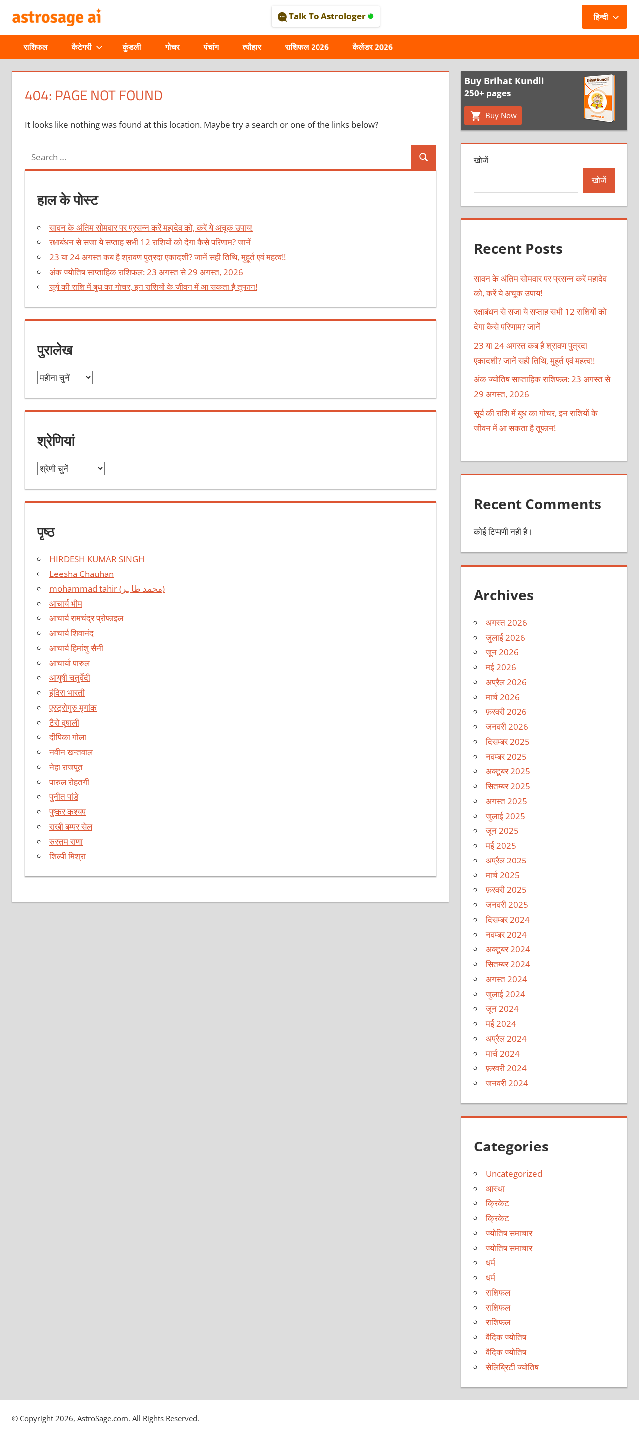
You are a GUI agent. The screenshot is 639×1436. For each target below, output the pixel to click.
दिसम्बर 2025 (508, 741)
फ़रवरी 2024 (506, 1068)
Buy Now (500, 115)
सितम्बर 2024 (508, 964)
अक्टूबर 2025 (508, 771)
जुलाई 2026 (505, 637)
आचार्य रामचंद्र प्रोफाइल (86, 618)
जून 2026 (502, 652)
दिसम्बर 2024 (508, 919)
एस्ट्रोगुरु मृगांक (73, 707)
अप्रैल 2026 (506, 682)
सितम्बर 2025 (508, 786)
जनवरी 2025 (507, 904)
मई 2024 (501, 1023)
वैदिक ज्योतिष (506, 1337)
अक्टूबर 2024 (508, 949)
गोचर (172, 47)
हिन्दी (601, 17)
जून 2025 (502, 830)
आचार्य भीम (65, 603)
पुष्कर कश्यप (67, 811)
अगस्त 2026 (506, 622)
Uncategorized (514, 1173)
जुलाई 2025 (505, 816)
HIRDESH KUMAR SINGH (97, 559)
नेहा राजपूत (66, 767)
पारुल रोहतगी (69, 782)
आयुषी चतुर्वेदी (69, 677)
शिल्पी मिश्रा (67, 856)
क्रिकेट (497, 1203)
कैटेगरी (82, 47)
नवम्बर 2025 (506, 756)
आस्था (495, 1188)
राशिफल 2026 (307, 47)
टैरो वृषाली (64, 722)
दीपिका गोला (67, 737)
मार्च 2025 (503, 875)
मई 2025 (501, 845)
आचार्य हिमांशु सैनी (76, 648)
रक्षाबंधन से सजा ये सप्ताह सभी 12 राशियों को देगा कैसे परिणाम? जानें (150, 242)
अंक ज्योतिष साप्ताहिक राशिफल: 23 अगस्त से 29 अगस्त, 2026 (146, 272)
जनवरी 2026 (507, 726)
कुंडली (132, 47)
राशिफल (36, 47)
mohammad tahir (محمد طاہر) (107, 588)
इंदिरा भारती (67, 692)
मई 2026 (501, 667)
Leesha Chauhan (81, 573)
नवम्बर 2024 (506, 934)
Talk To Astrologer (327, 16)
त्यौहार (252, 47)
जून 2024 (502, 1008)
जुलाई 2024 (505, 994)
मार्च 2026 (503, 697)
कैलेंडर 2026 (373, 47)
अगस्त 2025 (506, 801)
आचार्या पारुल (69, 663)
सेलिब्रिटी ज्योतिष (512, 1367)
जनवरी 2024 (507, 1083)
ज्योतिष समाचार (509, 1233)
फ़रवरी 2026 (506, 711)
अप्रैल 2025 (506, 860)
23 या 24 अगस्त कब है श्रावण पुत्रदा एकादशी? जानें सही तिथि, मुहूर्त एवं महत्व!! (167, 257)
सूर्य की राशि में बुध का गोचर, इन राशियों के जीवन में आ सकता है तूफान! (153, 286)
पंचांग (211, 47)
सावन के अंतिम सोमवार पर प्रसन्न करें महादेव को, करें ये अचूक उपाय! (151, 227)
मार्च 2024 (503, 1053)
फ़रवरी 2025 (506, 889)
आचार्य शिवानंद (71, 633)
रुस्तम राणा (66, 841)
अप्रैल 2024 (506, 1038)
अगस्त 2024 (506, 979)
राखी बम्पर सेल (70, 826)
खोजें (481, 160)
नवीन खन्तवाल (71, 752)
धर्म (490, 1262)
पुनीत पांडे (63, 796)
